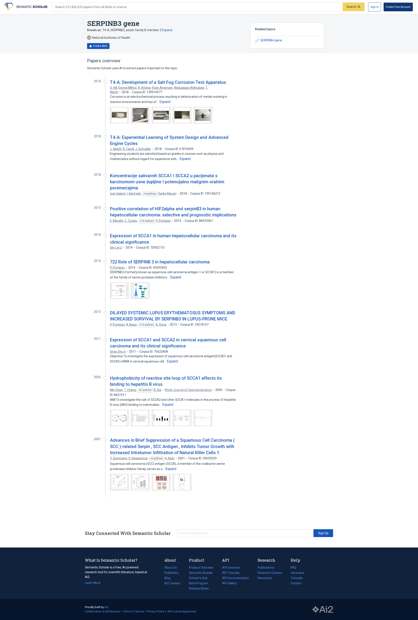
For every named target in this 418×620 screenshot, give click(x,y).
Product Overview (201, 567)
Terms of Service (133, 611)
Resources (265, 578)
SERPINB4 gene (271, 40)
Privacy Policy (155, 611)
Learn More (93, 583)
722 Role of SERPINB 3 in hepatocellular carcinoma (160, 262)
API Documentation (235, 578)
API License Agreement (181, 611)
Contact (296, 583)
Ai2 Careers (172, 583)
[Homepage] (25, 7)
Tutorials (297, 578)
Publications (266, 568)
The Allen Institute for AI (322, 609)
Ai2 (106, 607)
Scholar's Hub (198, 578)
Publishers (171, 573)
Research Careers (270, 573)
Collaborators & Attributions (102, 611)
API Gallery (229, 583)
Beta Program (198, 583)
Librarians (297, 573)
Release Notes (199, 588)
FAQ (293, 567)
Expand (167, 30)
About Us (170, 567)
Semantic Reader (201, 573)
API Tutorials (230, 573)
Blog (169, 578)
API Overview (231, 567)
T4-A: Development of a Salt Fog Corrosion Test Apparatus (168, 82)
